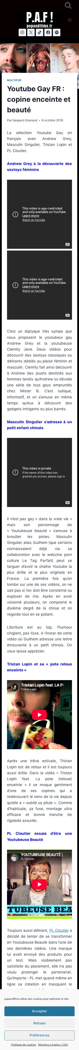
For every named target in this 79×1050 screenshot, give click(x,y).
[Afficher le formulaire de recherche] (68, 5)
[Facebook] (48, 32)
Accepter (39, 1011)
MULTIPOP (14, 80)
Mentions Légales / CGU (53, 1044)
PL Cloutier (59, 930)
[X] (31, 32)
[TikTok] (39, 32)
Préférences (39, 1035)
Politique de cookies (23, 1044)
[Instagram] (22, 32)
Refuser (39, 1023)
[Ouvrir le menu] (70, 19)
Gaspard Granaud (25, 120)
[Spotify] (56, 32)
